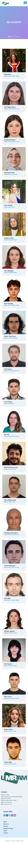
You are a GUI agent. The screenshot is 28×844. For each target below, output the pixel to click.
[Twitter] (10, 815)
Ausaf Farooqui (12, 174)
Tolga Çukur (11, 502)
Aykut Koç (11, 207)
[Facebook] (7, 815)
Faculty (5, 826)
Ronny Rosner (12, 469)
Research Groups (8, 828)
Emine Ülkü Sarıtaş (13, 109)
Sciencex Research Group (17, 841)
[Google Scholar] (4, 815)
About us (6, 824)
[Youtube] (15, 815)
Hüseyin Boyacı (12, 240)
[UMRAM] (5, 3)
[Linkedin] (12, 815)
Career (5, 831)
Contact (5, 833)
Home (9, 37)
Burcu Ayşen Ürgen (13, 76)
